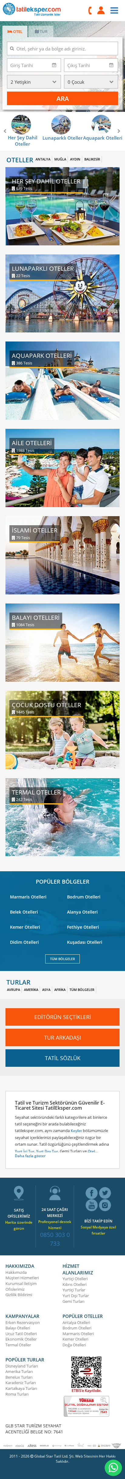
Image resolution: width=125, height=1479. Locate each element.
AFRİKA (60, 989)
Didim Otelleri (24, 942)
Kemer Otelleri (25, 927)
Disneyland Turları (21, 1366)
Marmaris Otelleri (28, 897)
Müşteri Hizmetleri (22, 1277)
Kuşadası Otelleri (84, 942)
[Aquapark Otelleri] (62, 380)
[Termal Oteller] (62, 817)
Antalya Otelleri (76, 1322)
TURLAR (18, 982)
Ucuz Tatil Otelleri (21, 1333)
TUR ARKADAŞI (62, 1037)
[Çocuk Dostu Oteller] (62, 729)
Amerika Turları (19, 1371)
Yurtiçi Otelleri (75, 1278)
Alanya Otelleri (82, 912)
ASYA (46, 989)
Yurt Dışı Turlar (75, 1295)
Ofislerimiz (15, 1289)
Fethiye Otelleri (83, 927)
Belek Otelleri (24, 912)
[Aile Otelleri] (62, 467)
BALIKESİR (92, 159)
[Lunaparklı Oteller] (62, 293)
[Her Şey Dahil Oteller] (62, 206)
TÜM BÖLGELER (62, 958)
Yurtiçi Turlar (73, 1290)
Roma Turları (17, 1394)
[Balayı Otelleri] (62, 642)
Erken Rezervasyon (22, 1322)
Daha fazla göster (30, 1155)
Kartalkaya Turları (21, 1388)
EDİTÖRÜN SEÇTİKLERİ (62, 1017)
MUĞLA (60, 159)
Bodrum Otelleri (83, 897)
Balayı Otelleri (17, 1328)
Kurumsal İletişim (21, 1283)
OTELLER (19, 160)
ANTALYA (42, 159)
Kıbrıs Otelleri (74, 1284)
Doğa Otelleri (74, 1345)
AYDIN (75, 159)
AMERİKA (31, 989)
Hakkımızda (16, 1272)
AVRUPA (13, 989)
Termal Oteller (18, 1345)
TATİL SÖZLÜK (62, 1058)
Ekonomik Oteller (21, 1339)
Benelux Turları (18, 1377)
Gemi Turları (73, 1301)
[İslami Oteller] (62, 555)
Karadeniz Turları (20, 1382)
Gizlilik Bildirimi (18, 1294)
